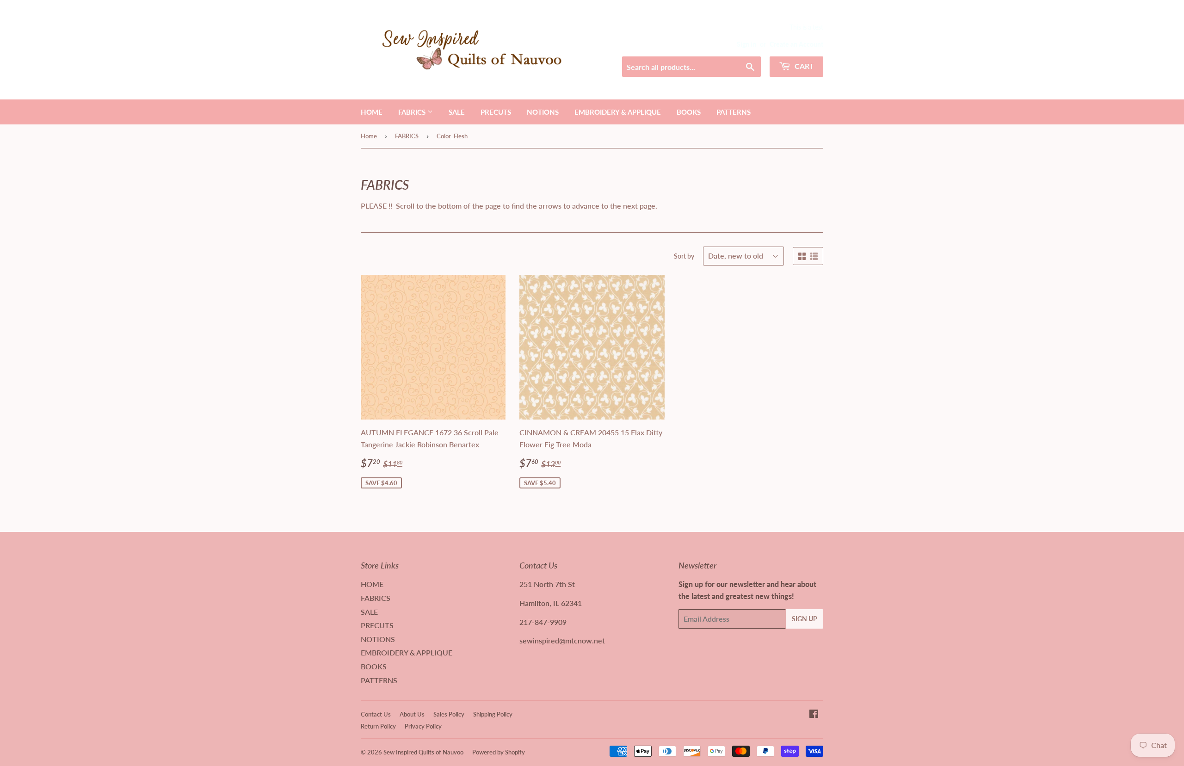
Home (369, 136)
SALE (457, 112)
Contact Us (376, 714)
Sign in (746, 44)
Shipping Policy (492, 714)
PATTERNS (733, 112)
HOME (371, 112)
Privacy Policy (423, 726)
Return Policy (378, 726)
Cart (803, 66)
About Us (412, 714)
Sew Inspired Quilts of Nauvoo (423, 752)
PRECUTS (496, 112)
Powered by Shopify (498, 752)
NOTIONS (543, 112)
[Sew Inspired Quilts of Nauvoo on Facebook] (814, 714)
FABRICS (412, 112)
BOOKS (689, 112)
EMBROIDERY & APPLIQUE (617, 112)
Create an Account (796, 44)
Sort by (684, 256)
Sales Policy (448, 714)
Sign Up (804, 619)
